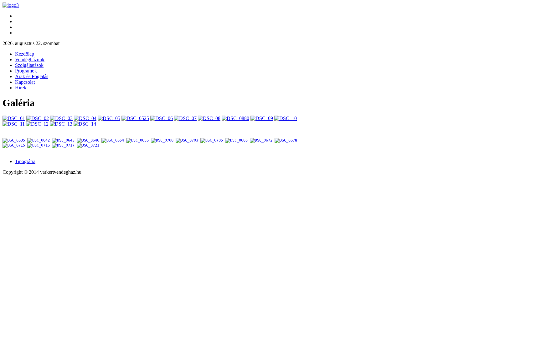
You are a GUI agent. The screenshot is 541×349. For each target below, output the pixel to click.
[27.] (261, 140)
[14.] (37, 124)
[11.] (261, 118)
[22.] (137, 140)
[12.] (285, 118)
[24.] (187, 140)
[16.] (85, 124)
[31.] (63, 145)
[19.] (63, 140)
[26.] (236, 140)
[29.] (14, 145)
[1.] (14, 118)
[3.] (61, 118)
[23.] (162, 140)
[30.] (38, 145)
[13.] (14, 124)
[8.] (185, 118)
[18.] (38, 140)
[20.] (88, 140)
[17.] (14, 140)
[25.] (211, 140)
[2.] (37, 118)
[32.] (88, 145)
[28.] (286, 140)
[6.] (135, 118)
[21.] (112, 140)
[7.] (161, 118)
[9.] (209, 118)
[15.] (61, 124)
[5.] (109, 118)
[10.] (235, 118)
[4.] (85, 118)
